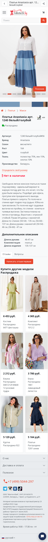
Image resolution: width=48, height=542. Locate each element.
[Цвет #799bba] (10, 104)
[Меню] (4, 12)
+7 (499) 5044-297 (21, 481)
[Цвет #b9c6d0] (47, 104)
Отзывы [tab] (6, 254)
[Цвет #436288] (37, 104)
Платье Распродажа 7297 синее (34, 445)
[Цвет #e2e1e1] (26, 104)
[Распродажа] (41, 117)
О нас (6, 458)
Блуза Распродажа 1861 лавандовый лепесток (34, 384)
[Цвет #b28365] (44, 104)
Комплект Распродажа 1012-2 (34, 324)
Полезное (8, 472)
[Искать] (43, 20)
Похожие (39, 88)
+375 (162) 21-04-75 (34, 516)
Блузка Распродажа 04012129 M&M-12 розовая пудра (11, 384)
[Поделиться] (43, 3)
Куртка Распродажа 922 (11, 444)
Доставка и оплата (13, 465)
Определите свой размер (15, 170)
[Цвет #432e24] (46, 104)
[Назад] (4, 3)
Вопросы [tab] (18, 254)
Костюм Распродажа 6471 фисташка (10, 324)
